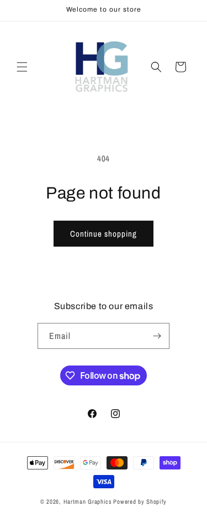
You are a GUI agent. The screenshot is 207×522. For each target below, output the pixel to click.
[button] (22, 67)
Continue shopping (103, 233)
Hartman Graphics (87, 501)
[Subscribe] (157, 336)
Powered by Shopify (140, 501)
